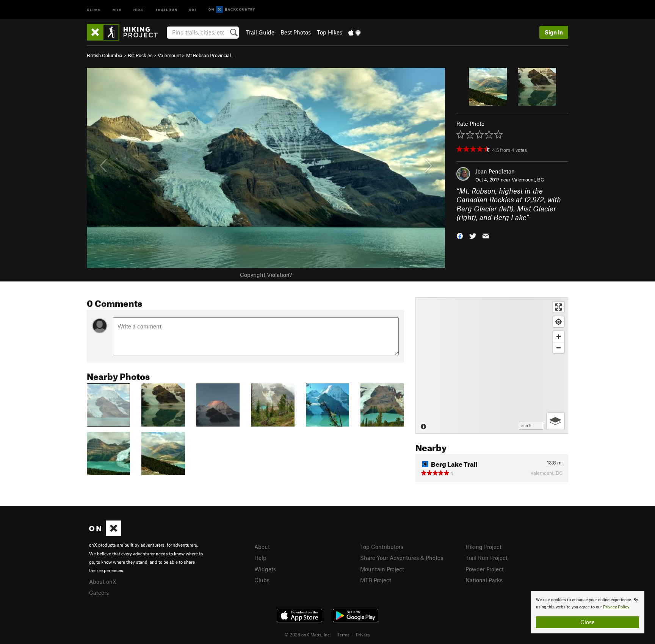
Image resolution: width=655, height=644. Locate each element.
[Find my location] (558, 321)
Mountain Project (382, 569)
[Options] (555, 421)
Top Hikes (329, 32)
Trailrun (166, 9)
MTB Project (375, 580)
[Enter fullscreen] (558, 307)
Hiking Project (483, 546)
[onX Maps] (105, 533)
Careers (99, 592)
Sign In (554, 32)
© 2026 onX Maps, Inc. (308, 634)
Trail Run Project (486, 557)
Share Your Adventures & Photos (401, 557)
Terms (343, 634)
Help (260, 557)
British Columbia (104, 55)
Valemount (169, 55)
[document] (587, 612)
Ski (193, 9)
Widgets (265, 569)
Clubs (262, 580)
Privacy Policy (616, 607)
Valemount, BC (528, 180)
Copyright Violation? (266, 274)
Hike (138, 9)
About (262, 546)
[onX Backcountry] (232, 9)
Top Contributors (381, 546)
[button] (459, 235)
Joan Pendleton (495, 171)
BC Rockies (140, 55)
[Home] (126, 32)
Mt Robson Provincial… (210, 55)
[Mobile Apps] (354, 32)
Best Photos (295, 32)
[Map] (492, 365)
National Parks (484, 580)
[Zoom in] (558, 336)
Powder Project (484, 569)
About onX (102, 581)
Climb (94, 9)
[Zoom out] (558, 347)
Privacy (363, 634)
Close (587, 622)
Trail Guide (260, 32)
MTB (117, 9)
